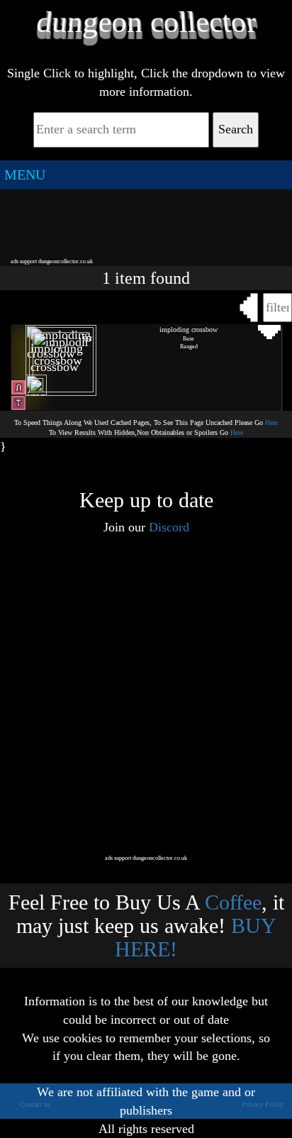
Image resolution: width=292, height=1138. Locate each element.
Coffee (233, 902)
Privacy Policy (262, 1104)
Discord (169, 527)
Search (235, 129)
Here (271, 422)
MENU (24, 174)
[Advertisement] (146, 223)
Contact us (35, 1104)
